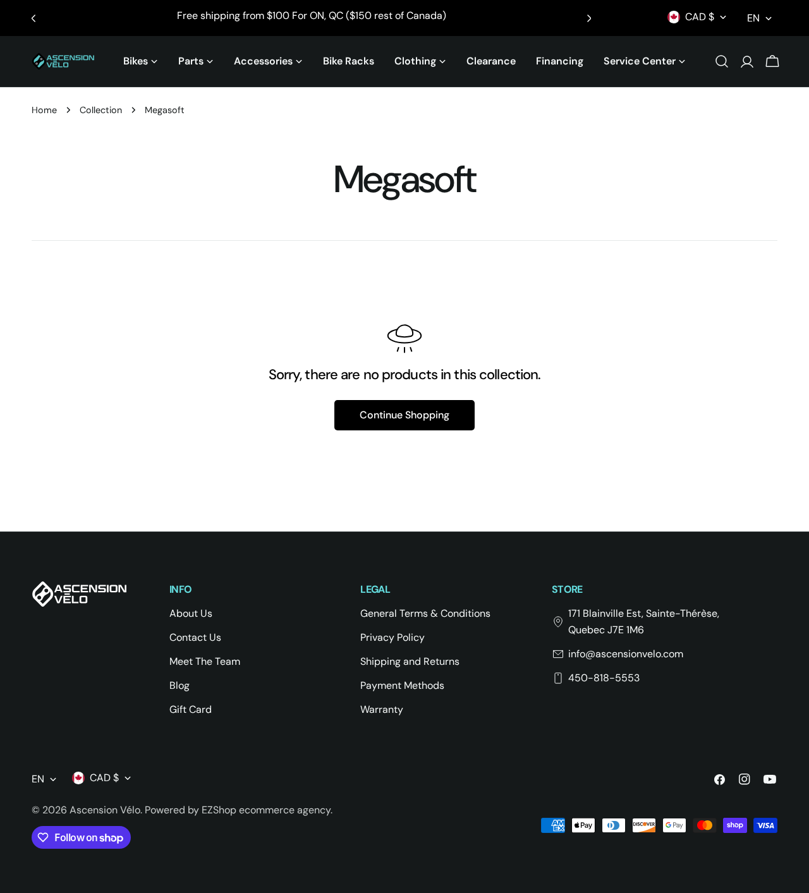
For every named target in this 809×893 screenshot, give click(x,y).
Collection (101, 110)
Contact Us (195, 637)
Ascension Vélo (105, 810)
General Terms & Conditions (425, 613)
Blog (179, 685)
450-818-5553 (604, 677)
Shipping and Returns (409, 661)
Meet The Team (204, 661)
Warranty (381, 709)
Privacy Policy (392, 637)
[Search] (721, 61)
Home (44, 110)
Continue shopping (404, 415)
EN (753, 18)
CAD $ (699, 16)
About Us (190, 613)
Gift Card (190, 709)
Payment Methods (402, 685)
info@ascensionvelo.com (625, 653)
